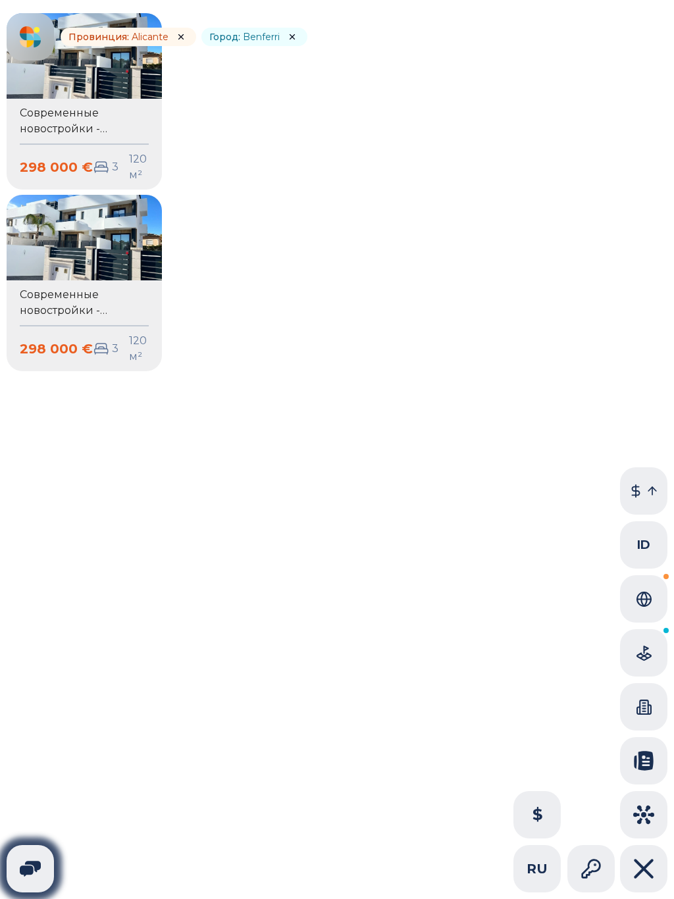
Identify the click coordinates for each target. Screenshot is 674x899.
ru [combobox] (537, 869)
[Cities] (643, 814)
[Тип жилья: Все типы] (643, 707)
